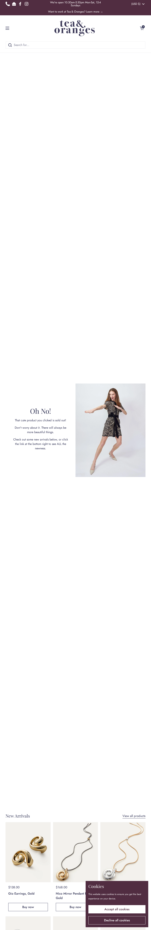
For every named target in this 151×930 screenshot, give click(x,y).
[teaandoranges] (74, 28)
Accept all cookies (116, 909)
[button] (141, 28)
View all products (133, 816)
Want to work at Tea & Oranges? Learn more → (75, 11)
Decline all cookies (117, 920)
